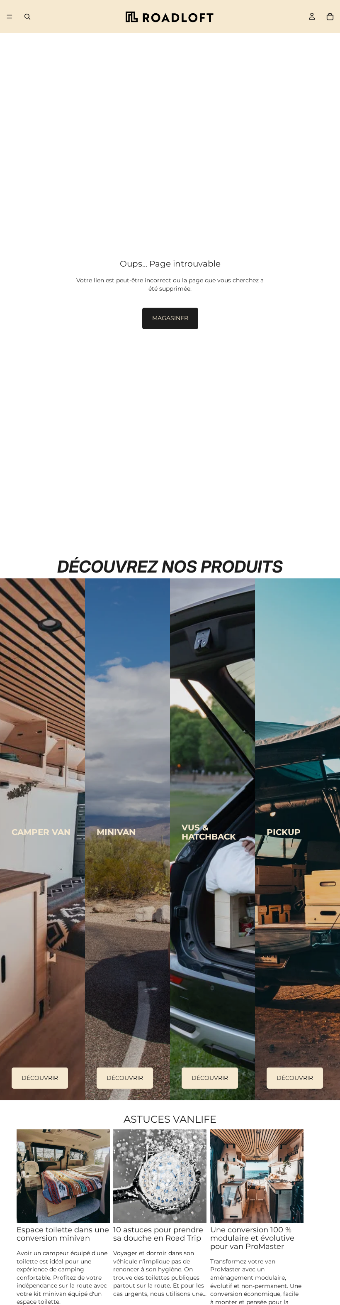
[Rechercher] (27, 16)
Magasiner (170, 318)
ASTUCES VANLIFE (170, 1119)
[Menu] (9, 16)
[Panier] (330, 16)
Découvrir (40, 1078)
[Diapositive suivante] (314, 1222)
